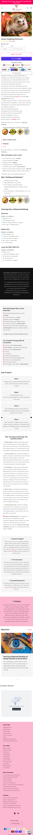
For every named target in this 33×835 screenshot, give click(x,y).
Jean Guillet (6, 756)
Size (2, 46)
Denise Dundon (7, 750)
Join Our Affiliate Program (10, 741)
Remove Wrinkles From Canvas (11, 807)
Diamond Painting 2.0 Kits (10, 801)
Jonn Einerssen (7, 762)
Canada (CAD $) (16, 823)
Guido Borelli (6, 754)
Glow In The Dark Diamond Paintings (13, 784)
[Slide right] (20, 679)
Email (14, 119)
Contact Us (14, 549)
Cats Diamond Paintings (9, 786)
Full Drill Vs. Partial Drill (9, 803)
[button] (2, 8)
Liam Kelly (6, 764)
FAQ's (4, 737)
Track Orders (6, 731)
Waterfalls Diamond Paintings (11, 790)
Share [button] (4, 146)
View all (30, 629)
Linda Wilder (6, 758)
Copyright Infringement (9, 739)
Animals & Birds (7, 779)
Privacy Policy (7, 733)
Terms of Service (7, 735)
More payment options (16, 62)
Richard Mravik (7, 765)
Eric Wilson (6, 752)
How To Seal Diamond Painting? (12, 805)
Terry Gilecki (6, 767)
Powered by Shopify (21, 834)
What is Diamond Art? (9, 800)
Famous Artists (7, 780)
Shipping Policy (7, 727)
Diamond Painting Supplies (10, 777)
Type (12, 46)
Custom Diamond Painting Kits (11, 775)
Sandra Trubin (7, 760)
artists (7, 587)
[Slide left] (13, 679)
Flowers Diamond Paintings (10, 788)
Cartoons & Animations (9, 782)
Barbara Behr (7, 748)
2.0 (17, 96)
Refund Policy (7, 729)
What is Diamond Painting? (10, 798)
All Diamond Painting (14, 834)
